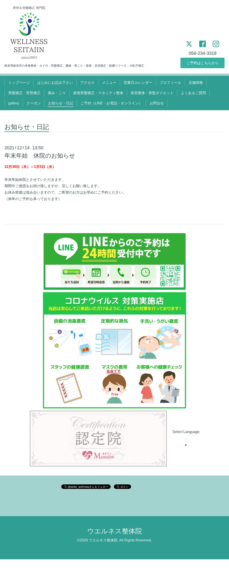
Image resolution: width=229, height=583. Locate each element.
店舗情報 (196, 82)
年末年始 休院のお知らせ (39, 155)
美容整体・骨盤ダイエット (152, 93)
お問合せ (157, 103)
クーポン (33, 103)
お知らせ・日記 (60, 103)
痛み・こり (57, 93)
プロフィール (170, 82)
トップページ (19, 82)
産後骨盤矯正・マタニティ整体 (98, 93)
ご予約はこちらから (203, 63)
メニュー (109, 82)
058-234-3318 (202, 53)
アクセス (87, 82)
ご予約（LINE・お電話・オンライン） (111, 103)
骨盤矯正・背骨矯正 (24, 93)
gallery (13, 103)
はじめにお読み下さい (55, 82)
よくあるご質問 (193, 93)
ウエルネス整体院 (114, 531)
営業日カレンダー (138, 82)
